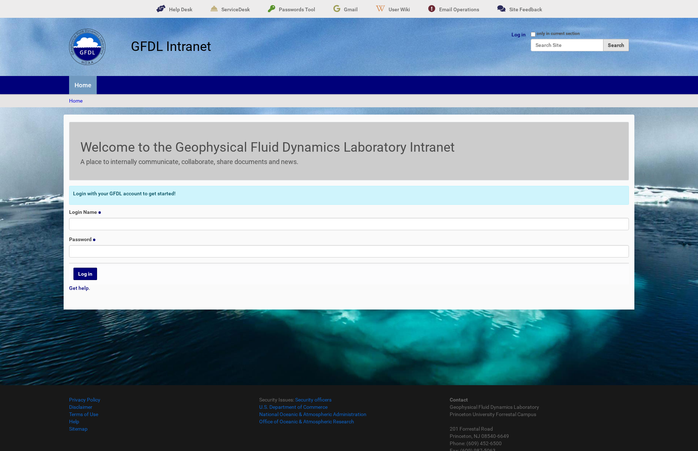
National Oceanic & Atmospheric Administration (312, 414)
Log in (519, 34)
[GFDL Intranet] (87, 47)
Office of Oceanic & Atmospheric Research (306, 421)
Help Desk (180, 9)
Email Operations (459, 9)
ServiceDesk (235, 9)
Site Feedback (525, 9)
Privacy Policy (84, 400)
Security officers (313, 400)
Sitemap (78, 429)
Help (74, 421)
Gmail (351, 9)
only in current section (558, 33)
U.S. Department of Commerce (293, 407)
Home (83, 85)
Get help (79, 288)
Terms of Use (83, 414)
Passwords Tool (297, 9)
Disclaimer (80, 407)
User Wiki (399, 9)
